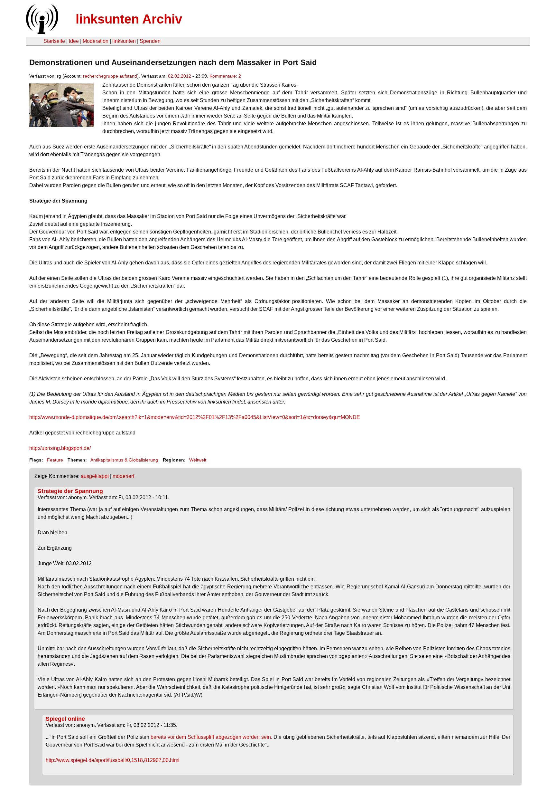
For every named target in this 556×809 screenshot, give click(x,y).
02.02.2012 (179, 76)
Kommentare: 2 (225, 76)
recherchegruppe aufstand (110, 76)
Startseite (54, 41)
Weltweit (197, 459)
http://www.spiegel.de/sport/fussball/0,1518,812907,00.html (113, 760)
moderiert (123, 476)
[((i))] (41, 32)
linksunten (124, 41)
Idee (74, 41)
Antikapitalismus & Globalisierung (124, 459)
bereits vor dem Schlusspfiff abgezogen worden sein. (211, 737)
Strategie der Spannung (70, 491)
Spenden (150, 41)
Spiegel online (65, 719)
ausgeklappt (95, 476)
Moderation (95, 41)
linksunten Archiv (129, 19)
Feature (55, 459)
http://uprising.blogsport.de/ (60, 448)
